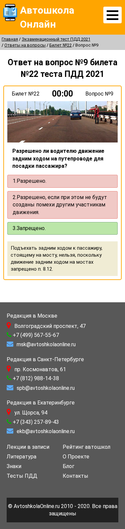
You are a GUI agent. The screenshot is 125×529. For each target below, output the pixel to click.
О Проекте (76, 456)
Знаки (14, 466)
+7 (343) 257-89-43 (36, 422)
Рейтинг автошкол (86, 447)
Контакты (75, 476)
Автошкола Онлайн (47, 17)
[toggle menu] (112, 15)
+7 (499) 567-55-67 (36, 335)
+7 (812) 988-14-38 (36, 378)
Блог (68, 466)
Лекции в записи (28, 447)
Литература (21, 456)
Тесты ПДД (22, 476)
